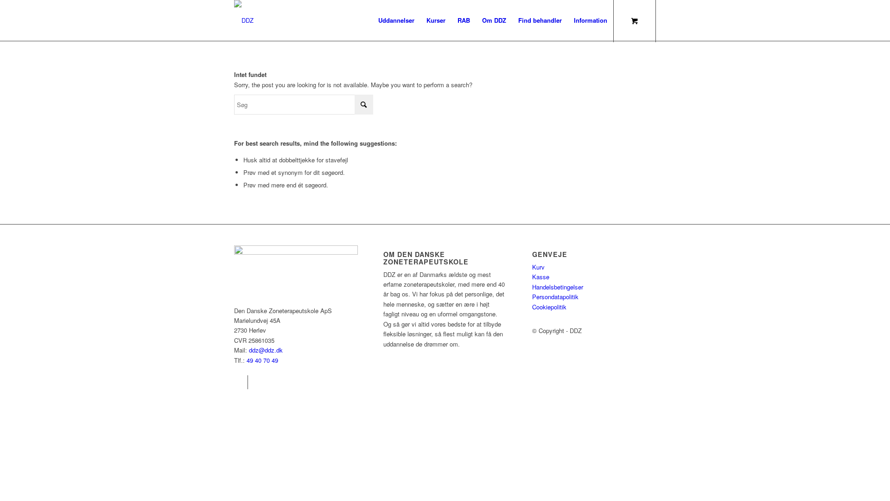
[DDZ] (244, 20)
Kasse (540, 276)
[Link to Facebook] (241, 382)
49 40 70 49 (262, 360)
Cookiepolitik (549, 306)
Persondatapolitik (555, 296)
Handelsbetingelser (557, 287)
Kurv (538, 267)
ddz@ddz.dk (266, 350)
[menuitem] (396, 20)
